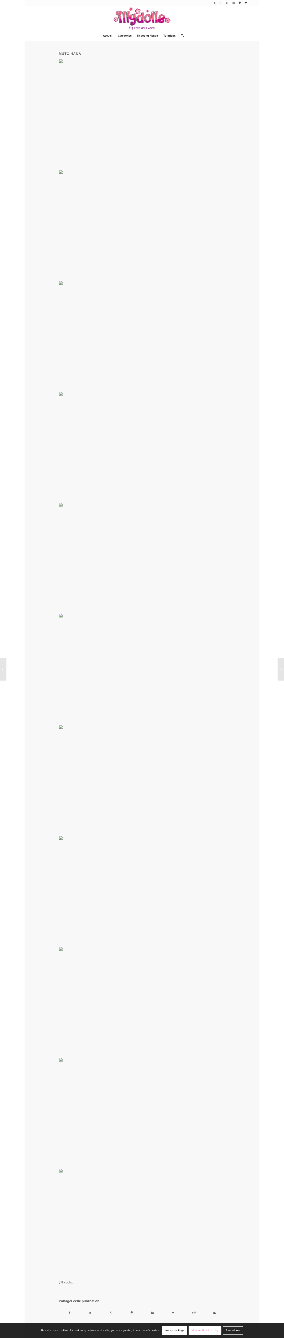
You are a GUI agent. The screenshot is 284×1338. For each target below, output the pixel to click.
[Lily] (281, 669)
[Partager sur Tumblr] (173, 1313)
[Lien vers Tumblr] (246, 3)
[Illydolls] (142, 18)
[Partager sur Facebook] (69, 1313)
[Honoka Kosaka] (3, 669)
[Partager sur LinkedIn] (152, 1313)
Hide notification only (205, 1330)
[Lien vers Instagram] (233, 3)
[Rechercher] (181, 36)
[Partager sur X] (90, 1313)
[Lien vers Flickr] (227, 3)
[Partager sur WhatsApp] (111, 1313)
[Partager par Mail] (214, 1313)
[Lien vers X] (215, 3)
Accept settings (174, 1330)
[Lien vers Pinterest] (240, 3)
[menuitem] (107, 36)
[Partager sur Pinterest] (131, 1313)
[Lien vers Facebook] (221, 3)
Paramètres (233, 1330)
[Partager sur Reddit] (194, 1313)
